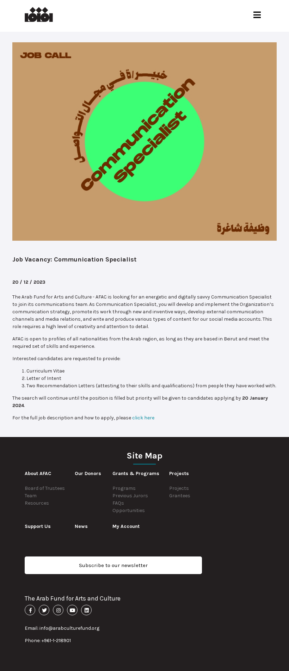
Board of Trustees (45, 488)
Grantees (179, 496)
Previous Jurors (130, 496)
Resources (37, 503)
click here (143, 418)
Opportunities (128, 510)
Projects (179, 488)
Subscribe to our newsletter (113, 565)
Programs (124, 488)
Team (31, 496)
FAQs (118, 503)
